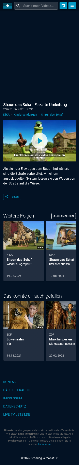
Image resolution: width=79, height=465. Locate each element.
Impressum (12, 398)
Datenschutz (14, 406)
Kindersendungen (25, 114)
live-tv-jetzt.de (16, 414)
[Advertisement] (39, 56)
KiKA (6, 114)
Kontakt (10, 382)
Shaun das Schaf (52, 114)
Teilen (12, 197)
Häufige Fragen (16, 390)
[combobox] (40, 6)
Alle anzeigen (63, 216)
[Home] (8, 6)
